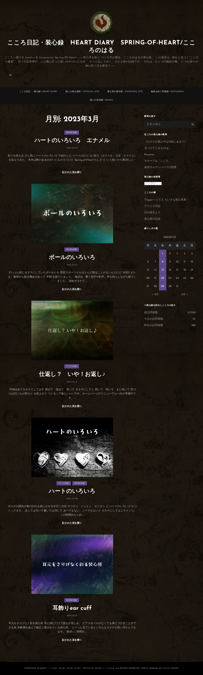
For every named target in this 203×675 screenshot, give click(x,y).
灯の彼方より (152, 212)
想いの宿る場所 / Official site (82, 92)
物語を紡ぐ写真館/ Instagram (167, 92)
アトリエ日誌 (71, 366)
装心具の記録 (71, 132)
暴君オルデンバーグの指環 (160, 167)
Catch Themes (171, 668)
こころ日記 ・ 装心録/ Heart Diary (38, 92)
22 (162, 278)
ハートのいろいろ (72, 491)
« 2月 (155, 294)
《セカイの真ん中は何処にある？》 (165, 142)
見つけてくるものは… (157, 148)
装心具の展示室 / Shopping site (125, 92)
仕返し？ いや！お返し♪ (72, 374)
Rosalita (149, 154)
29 (162, 286)
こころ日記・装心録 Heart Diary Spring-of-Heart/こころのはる (80, 668)
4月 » (184, 294)
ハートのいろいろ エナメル (75, 141)
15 (163, 270)
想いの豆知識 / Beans (101, 100)
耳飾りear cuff (72, 608)
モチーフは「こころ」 (157, 161)
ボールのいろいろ (72, 258)
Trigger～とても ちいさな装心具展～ (166, 200)
